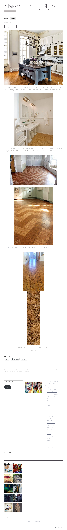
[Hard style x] (17, 479)
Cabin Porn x (50, 425)
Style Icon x (50, 420)
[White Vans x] (8, 508)
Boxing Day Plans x (52, 440)
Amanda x (49, 418)
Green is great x (51, 403)
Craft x (48, 407)
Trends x (49, 387)
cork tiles (16, 371)
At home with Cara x (52, 394)
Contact (12, 11)
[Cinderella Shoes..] (8, 469)
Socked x (49, 429)
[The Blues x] (8, 488)
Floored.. (10, 26)
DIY (27, 369)
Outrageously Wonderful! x (54, 381)
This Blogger (7, 247)
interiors (35, 369)
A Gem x (49, 405)
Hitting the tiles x (51, 389)
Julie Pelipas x (50, 409)
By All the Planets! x (52, 392)
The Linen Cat (9, 454)
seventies (28, 371)
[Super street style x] (17, 488)
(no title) (49, 398)
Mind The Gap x (51, 414)
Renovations (40, 369)
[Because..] (8, 498)
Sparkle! (49, 432)
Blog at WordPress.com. (33, 521)
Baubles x (49, 438)
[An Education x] (8, 479)
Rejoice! (49, 434)
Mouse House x (51, 423)
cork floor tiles (10, 371)
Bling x (48, 401)
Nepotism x (50, 416)
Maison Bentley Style (29, 6)
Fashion (30, 369)
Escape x (49, 443)
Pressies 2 (49, 445)
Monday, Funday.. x (52, 396)
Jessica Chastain (22, 371)
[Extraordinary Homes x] (17, 498)
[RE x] (17, 469)
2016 (25, 369)
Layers (48, 412)
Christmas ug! (50, 436)
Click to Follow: (10, 379)
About (6, 11)
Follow (7, 387)
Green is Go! (50, 447)
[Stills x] (17, 508)
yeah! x (32, 371)
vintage (45, 369)
